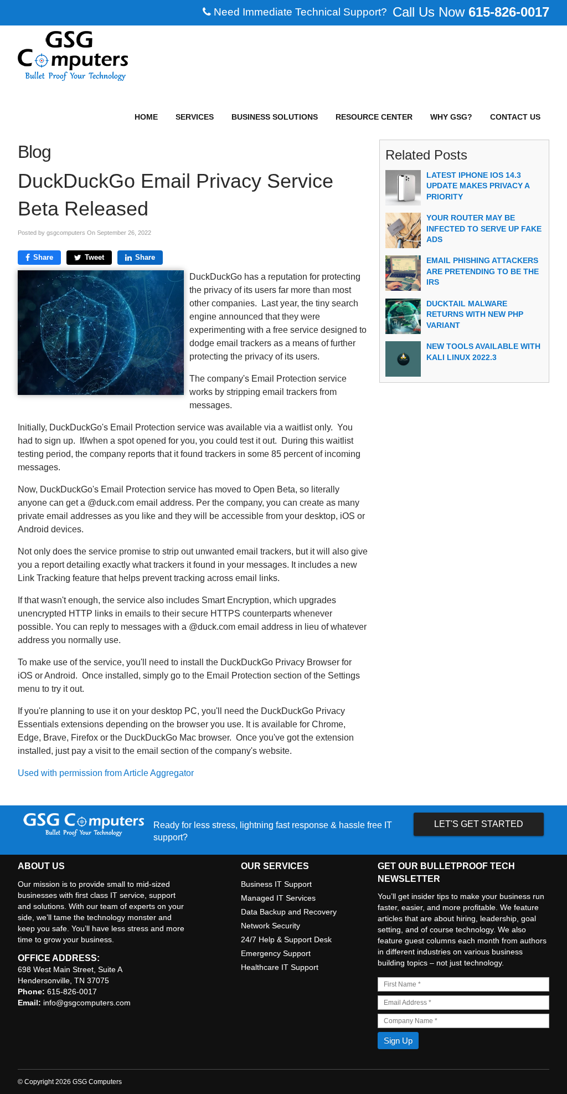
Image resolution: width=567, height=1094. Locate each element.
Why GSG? (451, 116)
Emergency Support (276, 953)
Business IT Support (276, 884)
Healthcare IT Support (279, 967)
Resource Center (374, 116)
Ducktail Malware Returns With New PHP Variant (474, 314)
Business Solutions (274, 116)
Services (195, 116)
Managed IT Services (278, 897)
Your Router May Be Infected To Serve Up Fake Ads (484, 228)
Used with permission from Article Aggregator (106, 773)
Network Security (270, 925)
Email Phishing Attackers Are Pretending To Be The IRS (482, 271)
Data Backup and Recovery (289, 911)
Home (146, 116)
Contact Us (515, 116)
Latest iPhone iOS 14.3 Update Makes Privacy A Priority (477, 186)
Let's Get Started (478, 824)
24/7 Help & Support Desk (286, 939)
